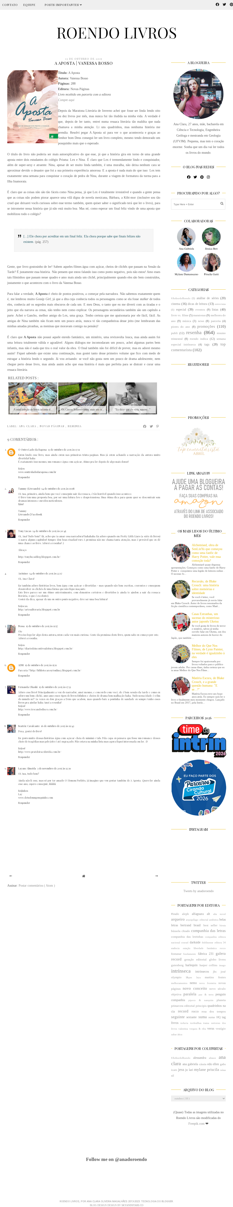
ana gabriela (190, 1064)
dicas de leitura (197, 304)
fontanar (176, 953)
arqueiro (178, 919)
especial (181, 309)
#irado (175, 914)
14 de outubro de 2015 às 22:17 (45, 573)
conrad (184, 942)
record (183, 1011)
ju (186, 1070)
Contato (10, 5)
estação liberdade (193, 948)
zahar (174, 1034)
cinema (175, 304)
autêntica (213, 919)
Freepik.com (196, 1123)
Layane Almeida (27, 768)
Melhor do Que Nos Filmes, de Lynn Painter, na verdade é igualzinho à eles (208, 651)
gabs (223, 1064)
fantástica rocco (216, 948)
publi (174, 333)
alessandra (199, 1057)
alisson (212, 1057)
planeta (221, 1000)
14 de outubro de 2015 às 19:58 (58, 488)
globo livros (217, 959)
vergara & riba (197, 1028)
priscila (213, 1069)
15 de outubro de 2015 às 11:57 (42, 626)
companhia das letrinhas (187, 936)
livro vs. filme (179, 315)
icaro (174, 1070)
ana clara (28, 426)
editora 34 (220, 942)
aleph (185, 914)
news (201, 321)
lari (191, 1070)
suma (202, 1017)
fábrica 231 (206, 953)
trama (206, 1023)
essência (175, 948)
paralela (189, 994)
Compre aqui (66, 100)
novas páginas (53, 426)
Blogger (167, 1201)
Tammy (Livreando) (29, 488)
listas (215, 309)
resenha (75, 426)
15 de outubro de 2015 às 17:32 (55, 687)
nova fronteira (207, 983)
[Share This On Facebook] (144, 426)
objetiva (176, 994)
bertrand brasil (190, 925)
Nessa (21, 626)
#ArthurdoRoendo (180, 298)
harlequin (191, 965)
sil (172, 1075)
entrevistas (220, 304)
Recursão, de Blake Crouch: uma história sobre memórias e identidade (205, 587)
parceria (216, 321)
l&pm (189, 977)
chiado (186, 931)
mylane (200, 1069)
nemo (193, 983)
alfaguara (198, 914)
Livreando (23, 514)
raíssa (223, 1070)
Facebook (36, 514)
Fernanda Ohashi (28, 687)
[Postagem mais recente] (10, 876)
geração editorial (195, 959)
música (186, 321)
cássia (202, 1064)
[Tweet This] (151, 426)
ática (179, 1034)
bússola (175, 931)
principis (201, 1005)
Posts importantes (62, 5)
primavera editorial (183, 1005)
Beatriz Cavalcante (29, 726)
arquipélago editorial (197, 919)
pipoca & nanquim (200, 1000)
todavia (184, 1023)
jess (181, 1069)
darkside (195, 942)
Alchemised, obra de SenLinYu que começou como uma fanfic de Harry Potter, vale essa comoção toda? (207, 552)
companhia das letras (208, 931)
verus (210, 1028)
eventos (200, 309)
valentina (183, 1028)
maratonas (199, 315)
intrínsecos (202, 971)
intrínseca (181, 971)
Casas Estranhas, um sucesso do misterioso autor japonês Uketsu (205, 617)
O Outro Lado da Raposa (32, 449)
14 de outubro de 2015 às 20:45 (49, 531)
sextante (191, 1017)
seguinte (178, 1017)
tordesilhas (195, 1023)
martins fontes (215, 977)
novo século (217, 988)
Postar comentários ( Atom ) (37, 885)
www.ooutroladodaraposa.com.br (37, 472)
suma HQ (214, 1017)
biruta (223, 925)
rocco (195, 1011)
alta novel (219, 914)
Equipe (29, 5)
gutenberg (177, 965)
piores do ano (180, 326)
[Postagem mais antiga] (156, 876)
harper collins (209, 965)
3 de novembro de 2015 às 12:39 (54, 768)
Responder (24, 477)
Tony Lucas (24, 531)
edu (209, 1064)
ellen (216, 1064)
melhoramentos (179, 983)
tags (206, 344)
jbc (215, 971)
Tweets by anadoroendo (198, 891)
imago (222, 965)
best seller (210, 925)
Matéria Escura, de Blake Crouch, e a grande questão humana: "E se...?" (208, 683)
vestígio (221, 1028)
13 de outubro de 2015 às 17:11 (64, 449)
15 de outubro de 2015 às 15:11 (41, 665)
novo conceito (195, 988)
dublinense (207, 942)
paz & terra (206, 994)
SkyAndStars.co (132, 1205)
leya (198, 977)
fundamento (189, 954)
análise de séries (208, 298)
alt (208, 914)
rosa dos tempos (214, 1011)
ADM (21, 665)
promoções (206, 326)
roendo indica (199, 338)
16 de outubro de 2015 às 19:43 (57, 726)
